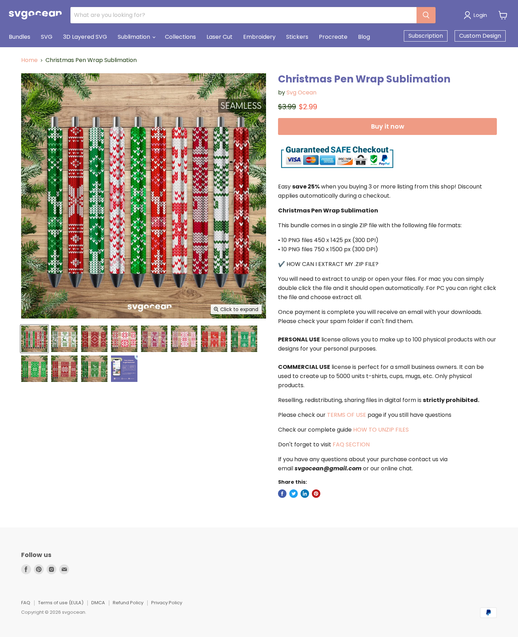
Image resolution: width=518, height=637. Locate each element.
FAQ (25, 602)
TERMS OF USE (346, 415)
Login (480, 15)
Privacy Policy (166, 602)
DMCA (98, 602)
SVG (47, 37)
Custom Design (480, 36)
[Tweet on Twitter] (293, 493)
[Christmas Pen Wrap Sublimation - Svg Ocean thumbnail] (34, 339)
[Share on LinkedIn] (305, 493)
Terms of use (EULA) (61, 602)
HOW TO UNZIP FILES (381, 430)
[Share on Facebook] (282, 493)
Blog (364, 37)
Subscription (425, 36)
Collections (180, 37)
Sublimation (135, 37)
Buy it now (387, 126)
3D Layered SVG (85, 37)
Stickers (297, 37)
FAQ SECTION (351, 444)
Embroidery (259, 37)
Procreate (333, 37)
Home (29, 60)
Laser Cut (219, 37)
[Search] (426, 15)
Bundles (19, 37)
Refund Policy (128, 602)
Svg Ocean (301, 92)
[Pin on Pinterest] (316, 493)
